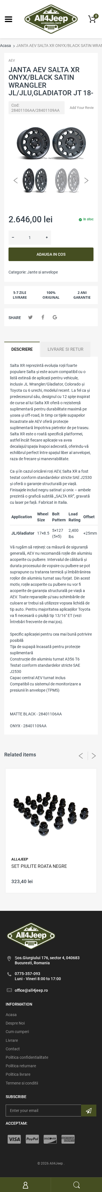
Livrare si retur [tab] (65, 349)
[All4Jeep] (51, 18)
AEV (11, 61)
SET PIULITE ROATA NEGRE (39, 866)
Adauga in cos (51, 254)
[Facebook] (42, 317)
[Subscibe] (88, 1110)
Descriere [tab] (22, 349)
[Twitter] (30, 317)
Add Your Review (83, 108)
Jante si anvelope (42, 272)
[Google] (54, 317)
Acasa (5, 45)
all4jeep (19, 859)
